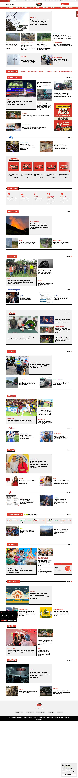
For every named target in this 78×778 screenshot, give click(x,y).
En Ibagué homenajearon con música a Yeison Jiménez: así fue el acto (45, 573)
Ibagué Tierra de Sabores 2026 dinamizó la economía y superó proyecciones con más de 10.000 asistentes (61, 613)
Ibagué (41, 71)
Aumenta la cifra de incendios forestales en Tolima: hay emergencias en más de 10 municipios (44, 84)
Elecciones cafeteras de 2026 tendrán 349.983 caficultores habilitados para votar (27, 532)
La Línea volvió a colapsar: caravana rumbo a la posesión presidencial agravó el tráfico (61, 383)
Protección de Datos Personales (52, 717)
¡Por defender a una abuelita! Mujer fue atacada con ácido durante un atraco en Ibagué (45, 272)
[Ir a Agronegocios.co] (30, 514)
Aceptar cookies (68, 774)
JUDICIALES (17, 7)
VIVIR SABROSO (68, 7)
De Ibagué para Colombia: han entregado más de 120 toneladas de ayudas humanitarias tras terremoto (62, 95)
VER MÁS (16, 177)
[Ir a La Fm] (10, 137)
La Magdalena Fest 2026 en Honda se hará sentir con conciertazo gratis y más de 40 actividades (39, 596)
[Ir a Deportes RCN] (12, 428)
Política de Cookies (68, 772)
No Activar (12, 620)
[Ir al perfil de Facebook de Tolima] (35, 708)
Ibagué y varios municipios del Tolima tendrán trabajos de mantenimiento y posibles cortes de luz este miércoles (39, 22)
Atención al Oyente (42, 717)
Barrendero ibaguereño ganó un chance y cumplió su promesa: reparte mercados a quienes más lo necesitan (27, 613)
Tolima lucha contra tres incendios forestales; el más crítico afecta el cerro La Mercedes (27, 244)
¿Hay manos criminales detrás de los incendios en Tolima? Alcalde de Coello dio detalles (13, 46)
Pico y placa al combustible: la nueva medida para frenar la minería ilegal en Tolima (27, 383)
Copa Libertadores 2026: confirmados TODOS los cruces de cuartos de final (27, 437)
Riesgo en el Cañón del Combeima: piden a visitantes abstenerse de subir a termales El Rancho (61, 244)
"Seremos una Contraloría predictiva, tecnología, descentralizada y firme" (26, 298)
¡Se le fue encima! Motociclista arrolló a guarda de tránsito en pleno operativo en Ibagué (62, 45)
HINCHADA (31, 7)
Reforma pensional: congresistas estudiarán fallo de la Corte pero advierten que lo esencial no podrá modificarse (27, 147)
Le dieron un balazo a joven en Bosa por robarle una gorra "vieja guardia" (22, 338)
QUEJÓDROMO (9, 7)
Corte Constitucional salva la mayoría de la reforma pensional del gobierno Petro (61, 147)
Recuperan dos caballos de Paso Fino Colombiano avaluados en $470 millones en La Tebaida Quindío (20, 282)
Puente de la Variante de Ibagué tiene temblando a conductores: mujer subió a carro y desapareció (39, 675)
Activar (4, 620)
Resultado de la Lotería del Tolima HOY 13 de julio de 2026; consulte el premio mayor (27, 482)
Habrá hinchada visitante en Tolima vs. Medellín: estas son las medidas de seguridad (45, 422)
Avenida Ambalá (33, 71)
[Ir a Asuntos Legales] (14, 290)
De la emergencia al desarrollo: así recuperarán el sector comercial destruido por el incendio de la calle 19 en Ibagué (44, 106)
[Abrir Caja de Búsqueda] (70, 4)
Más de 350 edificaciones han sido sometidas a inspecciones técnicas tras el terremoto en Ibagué (45, 642)
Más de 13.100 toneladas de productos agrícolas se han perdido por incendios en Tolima (61, 531)
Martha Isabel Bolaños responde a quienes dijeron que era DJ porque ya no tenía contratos (62, 321)
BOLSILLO (38, 7)
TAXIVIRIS (24, 7)
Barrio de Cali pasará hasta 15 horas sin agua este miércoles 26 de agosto (12, 199)
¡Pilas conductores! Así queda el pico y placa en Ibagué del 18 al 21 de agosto (40, 366)
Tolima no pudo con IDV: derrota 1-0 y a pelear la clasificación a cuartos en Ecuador (20, 421)
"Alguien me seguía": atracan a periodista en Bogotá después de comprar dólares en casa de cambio (62, 330)
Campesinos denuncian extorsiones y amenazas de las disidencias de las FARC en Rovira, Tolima (45, 283)
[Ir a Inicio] (39, 4)
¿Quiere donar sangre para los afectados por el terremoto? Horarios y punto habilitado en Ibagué (20, 651)
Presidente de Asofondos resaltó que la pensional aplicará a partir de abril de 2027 (60, 501)
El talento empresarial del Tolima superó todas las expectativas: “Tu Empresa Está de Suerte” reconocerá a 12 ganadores (39, 464)
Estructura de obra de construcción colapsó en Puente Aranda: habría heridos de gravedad (25, 199)
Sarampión (23, 71)
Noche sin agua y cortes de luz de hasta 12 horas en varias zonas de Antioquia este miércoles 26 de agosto (65, 199)
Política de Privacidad (32, 717)
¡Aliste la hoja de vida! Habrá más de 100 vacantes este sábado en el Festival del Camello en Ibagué (61, 482)
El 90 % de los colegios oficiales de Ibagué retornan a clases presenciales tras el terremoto (34, 128)
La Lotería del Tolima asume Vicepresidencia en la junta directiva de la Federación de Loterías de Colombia (62, 37)
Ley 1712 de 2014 (39, 719)
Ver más (69, 77)
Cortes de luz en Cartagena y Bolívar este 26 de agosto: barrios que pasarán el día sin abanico (39, 199)
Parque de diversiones (52, 71)
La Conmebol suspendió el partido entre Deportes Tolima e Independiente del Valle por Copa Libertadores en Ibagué (45, 412)
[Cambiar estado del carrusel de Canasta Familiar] (9, 1)
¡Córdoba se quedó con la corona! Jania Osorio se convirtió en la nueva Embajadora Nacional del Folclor (20, 570)
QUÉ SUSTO (60, 7)
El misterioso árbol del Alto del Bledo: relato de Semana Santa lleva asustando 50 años (61, 692)
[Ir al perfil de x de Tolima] (38, 708)
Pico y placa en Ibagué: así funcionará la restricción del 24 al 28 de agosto (62, 61)
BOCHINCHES (45, 7)
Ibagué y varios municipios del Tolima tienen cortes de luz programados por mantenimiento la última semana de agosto (29, 60)
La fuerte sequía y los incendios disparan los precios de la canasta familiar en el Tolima (28, 47)
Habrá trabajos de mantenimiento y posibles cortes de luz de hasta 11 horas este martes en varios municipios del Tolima (43, 47)
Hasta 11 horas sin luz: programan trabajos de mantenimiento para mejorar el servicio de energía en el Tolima (45, 653)
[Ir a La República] (9, 492)
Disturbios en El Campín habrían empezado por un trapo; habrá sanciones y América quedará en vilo (62, 339)
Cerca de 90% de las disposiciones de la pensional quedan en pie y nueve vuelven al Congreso (27, 501)
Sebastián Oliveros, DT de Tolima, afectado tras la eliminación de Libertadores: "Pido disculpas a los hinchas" (61, 436)
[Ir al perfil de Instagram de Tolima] (42, 708)
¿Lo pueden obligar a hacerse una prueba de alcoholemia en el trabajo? (61, 298)
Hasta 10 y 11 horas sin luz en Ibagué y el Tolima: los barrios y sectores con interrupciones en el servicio (19, 103)
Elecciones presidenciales (67, 71)
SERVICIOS (53, 7)
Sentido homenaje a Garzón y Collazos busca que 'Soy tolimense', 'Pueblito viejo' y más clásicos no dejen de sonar (45, 563)
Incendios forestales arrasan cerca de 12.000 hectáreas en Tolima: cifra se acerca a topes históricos (39, 226)
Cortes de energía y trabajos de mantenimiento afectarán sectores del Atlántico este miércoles (52, 200)
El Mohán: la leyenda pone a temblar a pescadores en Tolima (28, 692)
